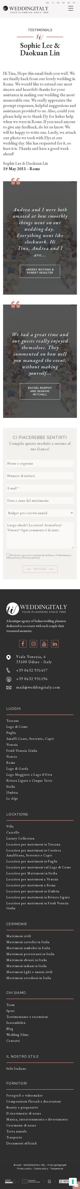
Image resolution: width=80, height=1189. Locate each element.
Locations (17, 814)
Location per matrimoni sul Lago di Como (38, 867)
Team (10, 1005)
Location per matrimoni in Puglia (32, 861)
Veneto (11, 756)
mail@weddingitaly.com (38, 687)
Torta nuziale (16, 1131)
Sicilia (10, 786)
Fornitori (16, 1083)
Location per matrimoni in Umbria (33, 891)
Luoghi (13, 709)
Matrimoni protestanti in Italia (30, 954)
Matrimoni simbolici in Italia (28, 948)
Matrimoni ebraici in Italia (26, 960)
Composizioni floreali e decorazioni (33, 1101)
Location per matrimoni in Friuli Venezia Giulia (37, 905)
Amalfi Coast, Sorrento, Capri (30, 738)
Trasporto (14, 1137)
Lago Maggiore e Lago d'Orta (29, 774)
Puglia (11, 732)
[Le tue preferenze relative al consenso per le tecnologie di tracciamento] (73, 1182)
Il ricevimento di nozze (23, 1113)
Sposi (10, 1011)
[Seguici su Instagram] (33, 643)
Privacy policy (31, 557)
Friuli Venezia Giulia (21, 750)
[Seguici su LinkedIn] (54, 643)
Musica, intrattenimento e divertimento (37, 1119)
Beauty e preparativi (22, 1107)
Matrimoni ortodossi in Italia (28, 978)
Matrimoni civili (18, 936)
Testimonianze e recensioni (27, 1017)
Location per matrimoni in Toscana (33, 844)
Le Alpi (12, 798)
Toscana (12, 720)
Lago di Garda (17, 768)
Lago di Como (17, 726)
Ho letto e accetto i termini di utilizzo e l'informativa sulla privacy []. (38, 556)
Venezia (12, 744)
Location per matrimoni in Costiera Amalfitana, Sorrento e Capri (33, 852)
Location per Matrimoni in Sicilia (31, 873)
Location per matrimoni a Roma (31, 885)
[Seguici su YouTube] (44, 643)
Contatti (13, 1040)
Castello (12, 832)
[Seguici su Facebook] (22, 643)
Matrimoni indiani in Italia (26, 966)
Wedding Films (17, 1035)
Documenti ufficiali (21, 1143)
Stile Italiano (16, 1068)
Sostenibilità (16, 1023)
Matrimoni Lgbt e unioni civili (29, 972)
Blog (10, 1029)
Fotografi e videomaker (24, 1095)
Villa (10, 826)
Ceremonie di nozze (21, 1125)
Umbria (12, 792)
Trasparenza (56, 1168)
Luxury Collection (20, 838)
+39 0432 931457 (32, 670)
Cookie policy (41, 1168)
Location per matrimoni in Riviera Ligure (38, 897)
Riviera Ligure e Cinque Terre (29, 780)
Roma (10, 762)
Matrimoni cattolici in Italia (28, 942)
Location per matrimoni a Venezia (32, 879)
